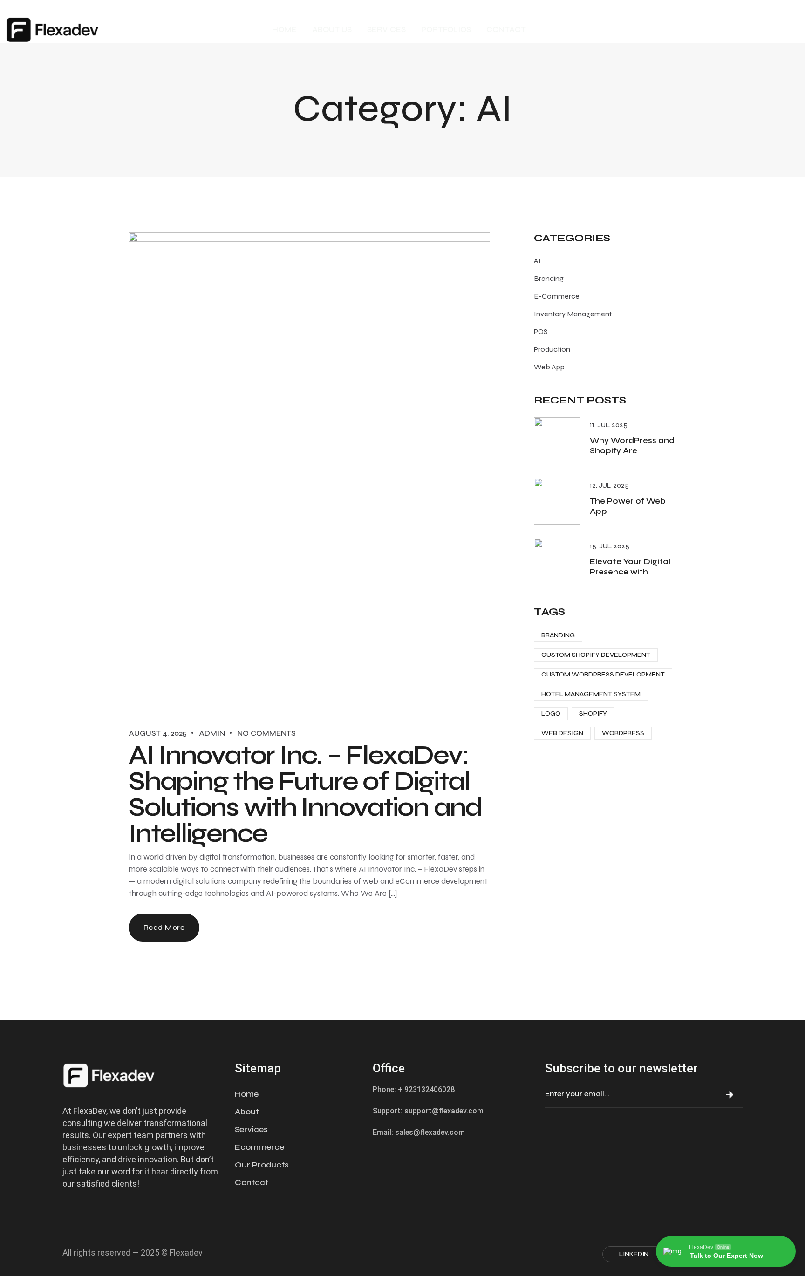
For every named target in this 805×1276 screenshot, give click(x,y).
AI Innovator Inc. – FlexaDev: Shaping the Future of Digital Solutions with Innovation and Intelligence (305, 794)
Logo (550, 713)
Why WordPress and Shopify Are (632, 446)
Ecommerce (259, 1147)
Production (552, 349)
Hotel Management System (591, 694)
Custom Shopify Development (595, 655)
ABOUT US (332, 29)
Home (247, 1094)
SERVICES (386, 29)
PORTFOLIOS (446, 29)
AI (537, 260)
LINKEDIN (633, 1254)
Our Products (261, 1165)
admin (212, 733)
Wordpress (623, 733)
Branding (549, 278)
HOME (284, 29)
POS (541, 331)
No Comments (266, 733)
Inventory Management (573, 313)
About (247, 1111)
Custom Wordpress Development (603, 674)
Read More (163, 927)
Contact (251, 1182)
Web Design (562, 733)
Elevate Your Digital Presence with (630, 567)
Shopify (593, 713)
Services (251, 1129)
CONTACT (506, 29)
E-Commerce (557, 296)
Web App (549, 366)
